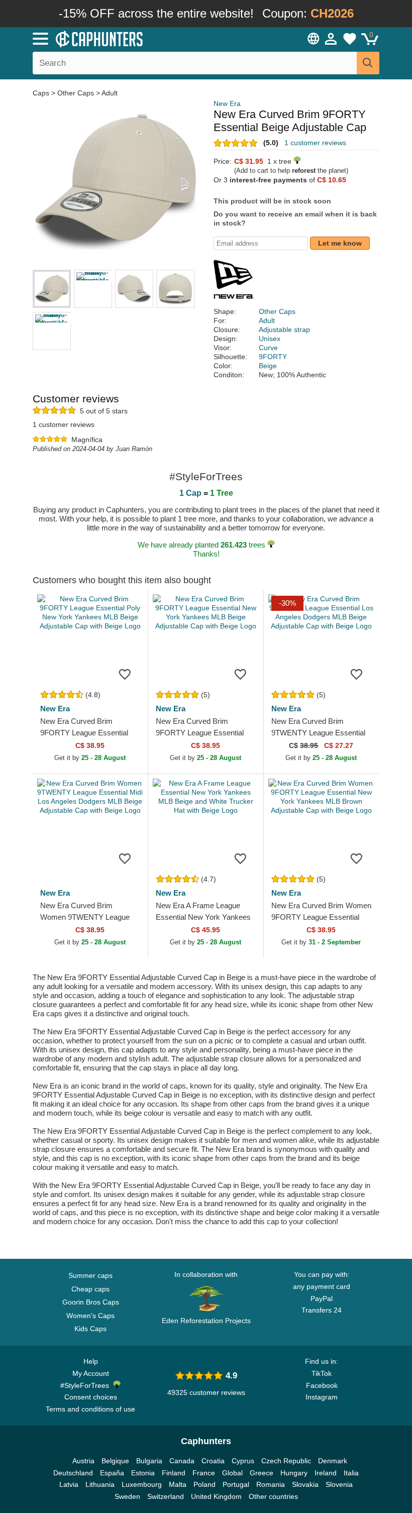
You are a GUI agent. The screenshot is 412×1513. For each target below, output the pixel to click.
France (203, 1473)
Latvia (68, 1484)
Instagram (321, 1397)
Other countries (273, 1496)
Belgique (115, 1461)
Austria (83, 1461)
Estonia (143, 1473)
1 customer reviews (315, 143)
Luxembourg (142, 1484)
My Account (90, 1373)
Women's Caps (90, 1316)
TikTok (322, 1373)
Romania (270, 1484)
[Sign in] (331, 39)
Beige (268, 366)
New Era (227, 103)
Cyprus (243, 1461)
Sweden (127, 1496)
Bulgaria (149, 1461)
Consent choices (90, 1397)
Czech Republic (286, 1461)
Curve (268, 348)
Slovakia (305, 1484)
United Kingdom (216, 1496)
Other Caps (75, 93)
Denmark (332, 1461)
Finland (173, 1473)
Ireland (326, 1473)
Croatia (213, 1461)
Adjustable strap (284, 330)
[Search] (368, 63)
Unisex (269, 339)
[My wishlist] (350, 39)
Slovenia (339, 1484)
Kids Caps (90, 1329)
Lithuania (100, 1484)
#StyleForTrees (86, 1385)
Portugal (236, 1484)
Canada (181, 1461)
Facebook (322, 1385)
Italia (351, 1473)
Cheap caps (90, 1289)
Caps (42, 93)
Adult (109, 93)
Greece (261, 1473)
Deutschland (73, 1473)
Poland (204, 1484)
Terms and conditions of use (90, 1409)
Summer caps (90, 1275)
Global (232, 1473)
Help (90, 1361)
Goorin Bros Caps (90, 1302)
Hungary (293, 1473)
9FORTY (273, 357)
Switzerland (165, 1496)
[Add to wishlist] (125, 674)
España (112, 1473)
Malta (177, 1484)
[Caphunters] (131, 38)
